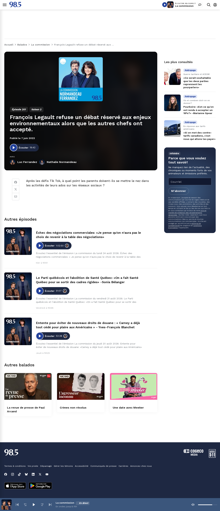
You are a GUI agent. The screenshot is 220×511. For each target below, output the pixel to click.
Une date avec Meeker (128, 407)
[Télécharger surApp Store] (15, 486)
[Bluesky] (26, 474)
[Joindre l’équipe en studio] (199, 4)
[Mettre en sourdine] (192, 504)
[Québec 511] (212, 456)
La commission (184, 5)
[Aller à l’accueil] (15, 6)
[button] (17, 504)
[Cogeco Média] (193, 454)
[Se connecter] (215, 4)
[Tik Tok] (19, 474)
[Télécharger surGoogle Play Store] (40, 486)
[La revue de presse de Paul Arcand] (28, 386)
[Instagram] (12, 474)
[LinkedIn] (33, 474)
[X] (40, 474)
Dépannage (46, 466)
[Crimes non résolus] (80, 386)
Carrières (123, 466)
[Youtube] (47, 474)
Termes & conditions (15, 466)
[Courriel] (15, 196)
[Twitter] (15, 189)
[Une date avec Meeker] (133, 386)
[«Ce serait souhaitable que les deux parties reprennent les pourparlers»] (172, 76)
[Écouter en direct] (164, 4)
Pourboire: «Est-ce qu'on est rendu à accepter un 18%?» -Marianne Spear (198, 109)
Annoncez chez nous (141, 466)
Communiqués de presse (103, 466)
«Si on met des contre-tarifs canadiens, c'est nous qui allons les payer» (199, 135)
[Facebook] (15, 182)
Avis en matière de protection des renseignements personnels (187, 212)
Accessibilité (81, 466)
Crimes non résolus (73, 407)
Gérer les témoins (63, 466)
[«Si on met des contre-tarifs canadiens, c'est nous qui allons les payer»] (172, 128)
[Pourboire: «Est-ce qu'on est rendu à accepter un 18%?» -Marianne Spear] (172, 103)
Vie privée (33, 466)
